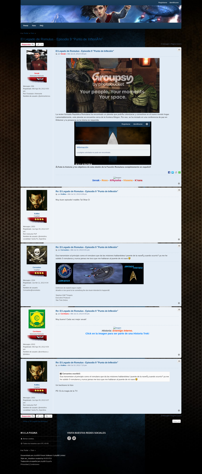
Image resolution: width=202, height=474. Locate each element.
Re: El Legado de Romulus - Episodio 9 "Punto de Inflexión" (87, 191)
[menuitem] (25, 464)
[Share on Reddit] (176, 172)
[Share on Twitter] (172, 172)
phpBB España (46, 461)
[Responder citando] (179, 49)
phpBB (36, 455)
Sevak (36, 73)
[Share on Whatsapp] (179, 172)
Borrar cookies (28, 439)
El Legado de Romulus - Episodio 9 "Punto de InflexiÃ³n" (62, 39)
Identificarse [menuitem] (174, 3)
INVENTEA (48, 458)
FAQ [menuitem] (41, 26)
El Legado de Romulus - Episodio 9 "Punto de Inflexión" (85, 51)
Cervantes (37, 267)
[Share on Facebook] (169, 172)
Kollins (37, 214)
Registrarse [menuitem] (162, 3)
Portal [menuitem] (25, 26)
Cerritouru (37, 331)
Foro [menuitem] (34, 26)
